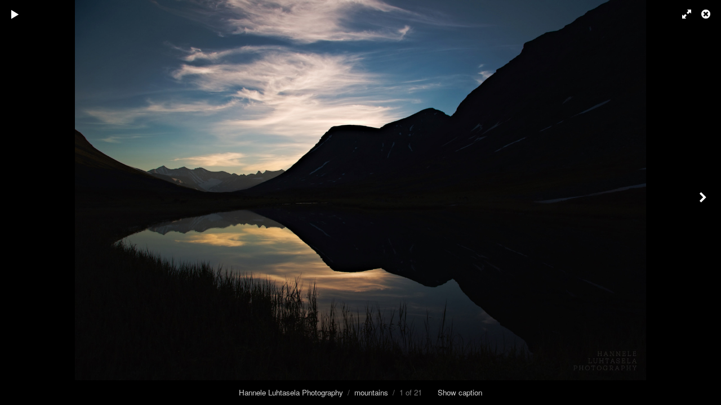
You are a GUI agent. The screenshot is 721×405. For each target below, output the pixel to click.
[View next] (704, 202)
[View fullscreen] (681, 14)
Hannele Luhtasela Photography (291, 392)
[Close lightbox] (707, 14)
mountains (371, 392)
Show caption (460, 392)
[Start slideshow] (15, 14)
